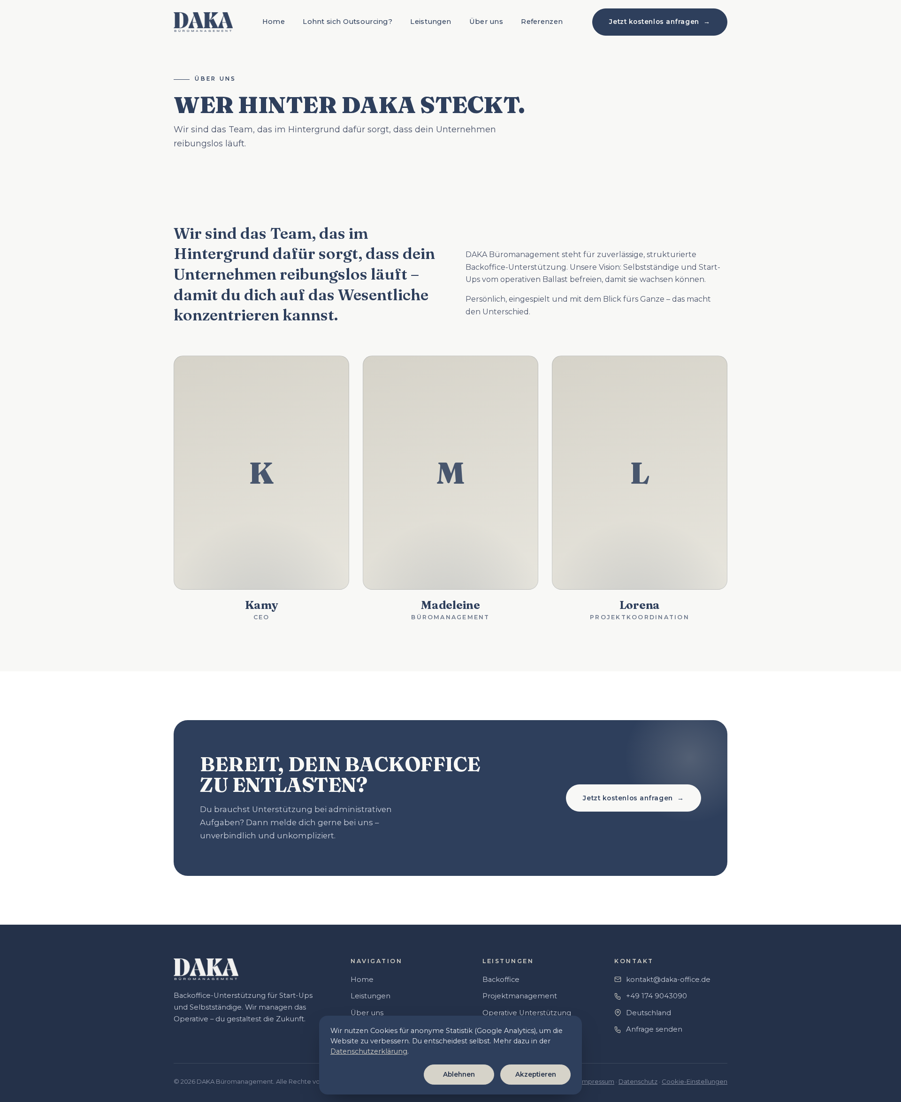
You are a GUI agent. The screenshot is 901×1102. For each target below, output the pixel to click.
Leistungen (430, 21)
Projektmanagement (519, 996)
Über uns (486, 21)
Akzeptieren (535, 1074)
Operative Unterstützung (526, 1013)
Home (273, 21)
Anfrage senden (654, 1029)
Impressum (597, 1081)
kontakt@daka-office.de (668, 979)
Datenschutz (637, 1081)
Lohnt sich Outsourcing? (347, 21)
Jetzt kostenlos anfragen (659, 21)
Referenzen (542, 21)
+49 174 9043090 (656, 996)
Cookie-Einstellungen (694, 1081)
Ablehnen (459, 1074)
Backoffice (500, 979)
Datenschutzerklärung (368, 1051)
